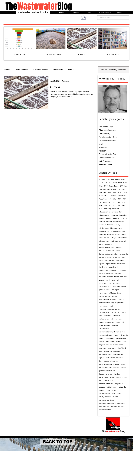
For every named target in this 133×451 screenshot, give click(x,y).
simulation (119, 358)
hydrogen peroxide (119, 286)
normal (118, 322)
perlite (125, 335)
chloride (101, 251)
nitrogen (119, 319)
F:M (125, 186)
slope (100, 361)
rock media (111, 348)
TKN (109, 205)
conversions (109, 257)
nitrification (116, 316)
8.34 (108, 179)
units (113, 393)
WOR (100, 209)
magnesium (119, 303)
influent (101, 296)
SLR (123, 202)
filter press (118, 273)
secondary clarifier (105, 355)
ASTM (101, 183)
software (116, 364)
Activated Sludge (22, 70)
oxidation (115, 325)
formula (101, 280)
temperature (119, 384)
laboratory (113, 299)
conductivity (123, 254)
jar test (107, 296)
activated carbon (104, 212)
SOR (100, 205)
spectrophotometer (105, 371)
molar (124, 312)
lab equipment (104, 299)
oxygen (122, 332)
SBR (114, 202)
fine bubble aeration (106, 277)
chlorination (110, 251)
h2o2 (110, 283)
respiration (102, 348)
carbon (123, 235)
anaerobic (102, 225)
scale (100, 351)
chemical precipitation (106, 248)
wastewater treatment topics (33, 12)
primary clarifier (116, 342)
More (70, 70)
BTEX (125, 183)
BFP (110, 183)
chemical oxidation (105, 244)
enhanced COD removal (117, 270)
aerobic (108, 218)
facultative (110, 273)
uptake (119, 393)
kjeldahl (114, 296)
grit (118, 280)
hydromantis (103, 293)
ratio (124, 342)
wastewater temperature (107, 403)
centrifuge (114, 241)
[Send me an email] (83, 17)
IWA (123, 189)
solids (123, 364)
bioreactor (102, 235)
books (117, 235)
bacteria (110, 225)
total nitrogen (111, 387)
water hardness (104, 406)
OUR (124, 199)
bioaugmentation (116, 228)
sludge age (114, 361)
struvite (112, 377)
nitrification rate (104, 319)
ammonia (124, 218)
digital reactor (110, 264)
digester (101, 264)
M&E (109, 192)
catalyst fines (122, 238)
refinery (109, 345)
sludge (106, 361)
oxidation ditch (104, 329)
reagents (102, 345)
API (112, 179)
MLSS (101, 196)
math (112, 306)
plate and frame (120, 338)
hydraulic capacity (105, 286)
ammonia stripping (105, 222)
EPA (121, 186)
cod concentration (111, 254)
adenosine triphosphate (119, 215)
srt (114, 371)
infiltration (112, 293)
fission (116, 277)
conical (101, 257)
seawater (116, 351)
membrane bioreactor (106, 309)
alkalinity (116, 218)
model (114, 312)
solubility (116, 368)
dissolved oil (103, 267)
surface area (108, 380)
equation (102, 273)
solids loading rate (105, 368)
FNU (100, 189)
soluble (123, 368)
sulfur (100, 380)
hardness (116, 283)
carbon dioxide (104, 238)
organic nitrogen (104, 325)
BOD (120, 183)
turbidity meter (111, 390)
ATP (105, 183)
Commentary (58, 70)
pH (121, 335)
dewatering (120, 260)
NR (110, 199)
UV (119, 205)
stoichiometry (103, 377)
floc (121, 277)
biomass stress (104, 231)
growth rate (103, 283)
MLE (125, 192)
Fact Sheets (107, 189)
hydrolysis (115, 290)
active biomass (104, 215)
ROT (109, 202)
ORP (119, 199)
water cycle (121, 403)
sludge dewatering (105, 364)
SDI (119, 202)
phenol (101, 338)
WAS (123, 205)
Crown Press (113, 186)
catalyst (113, 238)
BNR (115, 183)
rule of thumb (121, 348)
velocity (101, 397)
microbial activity (104, 312)
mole (100, 316)
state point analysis (105, 374)
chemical (122, 241)
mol (119, 312)
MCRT (120, 192)
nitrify (113, 319)
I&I (119, 189)
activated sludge (117, 212)
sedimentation (118, 355)
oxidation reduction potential (109, 332)
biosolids (110, 235)
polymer (101, 342)
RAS (105, 202)
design (101, 260)
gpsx (113, 280)
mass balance (103, 306)
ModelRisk (121, 196)
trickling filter (122, 387)
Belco (101, 186)
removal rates (118, 345)
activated (115, 209)
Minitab (113, 196)
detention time (110, 260)
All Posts (7, 70)
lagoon (121, 299)
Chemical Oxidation (41, 70)
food (126, 277)
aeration (101, 218)
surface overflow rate (106, 384)
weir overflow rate (117, 406)
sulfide (124, 377)
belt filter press (104, 228)
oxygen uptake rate (105, 335)
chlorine (118, 251)
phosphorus (109, 338)
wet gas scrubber (105, 410)
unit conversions (104, 393)
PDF (100, 202)
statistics (117, 374)
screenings (108, 351)
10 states (102, 179)
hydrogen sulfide (104, 290)
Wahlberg (107, 209)
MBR (114, 192)
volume (115, 397)
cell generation (104, 241)
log (112, 303)
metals (117, 309)
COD (106, 186)
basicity (117, 225)
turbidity (101, 390)
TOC (114, 205)
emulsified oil (113, 267)
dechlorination (120, 257)
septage (101, 358)
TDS (105, 205)
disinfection (121, 264)
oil (123, 322)
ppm (107, 342)
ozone (116, 335)
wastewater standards (106, 400)
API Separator (120, 179)
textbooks (102, 387)
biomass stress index (118, 231)
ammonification (118, 222)
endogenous (103, 270)
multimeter (107, 316)
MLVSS (107, 196)
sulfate (118, 377)
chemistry (119, 248)
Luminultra (102, 192)
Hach (115, 189)
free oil (107, 280)
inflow (119, 293)
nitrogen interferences (106, 322)
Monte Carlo (103, 199)
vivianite (108, 397)
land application (104, 303)
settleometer (110, 358)
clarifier (101, 254)
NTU (114, 199)
